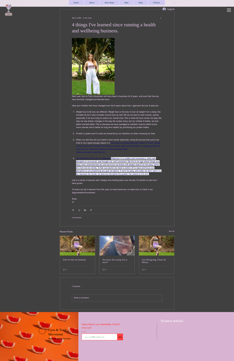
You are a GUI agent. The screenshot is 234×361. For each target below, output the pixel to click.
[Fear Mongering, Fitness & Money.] (156, 246)
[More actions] (160, 18)
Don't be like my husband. (74, 259)
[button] (229, 10)
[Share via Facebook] (73, 210)
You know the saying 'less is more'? (114, 260)
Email (84, 331)
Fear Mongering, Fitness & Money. (154, 260)
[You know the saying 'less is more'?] (117, 246)
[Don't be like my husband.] (77, 246)
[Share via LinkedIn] (85, 210)
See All (171, 231)
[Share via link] (91, 210)
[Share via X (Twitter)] (79, 210)
